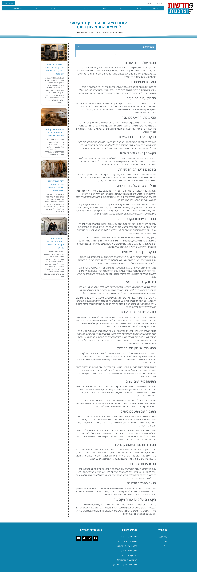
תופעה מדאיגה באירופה (128, 550)
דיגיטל (105, 8)
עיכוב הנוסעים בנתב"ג (129, 536)
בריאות (122, 8)
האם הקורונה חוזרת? (129, 555)
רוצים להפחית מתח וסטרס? (127, 560)
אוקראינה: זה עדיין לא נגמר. (127, 541)
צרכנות (155, 8)
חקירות (53, 8)
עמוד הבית (158, 3)
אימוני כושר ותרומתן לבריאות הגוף (125, 564)
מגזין (165, 545)
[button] (78, 47)
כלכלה (139, 8)
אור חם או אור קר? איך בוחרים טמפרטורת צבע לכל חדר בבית (54, 132)
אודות (149, 3)
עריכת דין (87, 8)
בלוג (141, 3)
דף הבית (120, 32)
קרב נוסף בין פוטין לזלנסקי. (127, 546)
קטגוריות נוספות (17, 8)
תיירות (70, 8)
